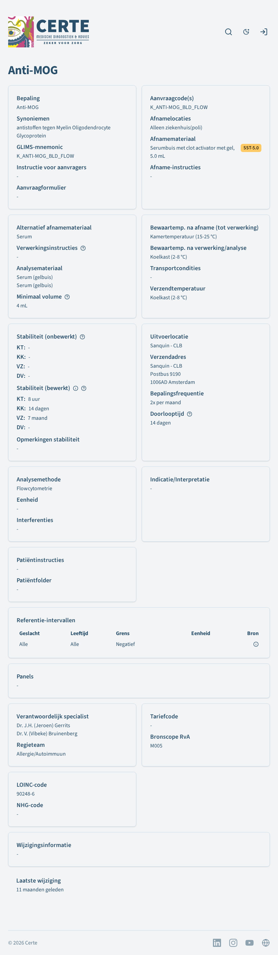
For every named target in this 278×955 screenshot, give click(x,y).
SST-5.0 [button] (251, 148)
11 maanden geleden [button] (40, 889)
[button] (194, 152)
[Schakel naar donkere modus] (246, 32)
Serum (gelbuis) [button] (35, 277)
